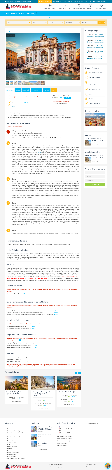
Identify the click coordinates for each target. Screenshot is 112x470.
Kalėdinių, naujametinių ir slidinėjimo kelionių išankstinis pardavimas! (45, 428)
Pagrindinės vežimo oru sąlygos (15, 440)
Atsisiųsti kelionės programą (15, 126)
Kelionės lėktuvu (64, 8)
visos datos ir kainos (61, 103)
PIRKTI (67, 97)
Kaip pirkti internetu (95, 77)
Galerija (9, 30)
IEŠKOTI (101, 22)
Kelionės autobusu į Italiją (63, 441)
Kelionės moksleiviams (44, 434)
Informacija (56, 1)
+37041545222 (98, 51)
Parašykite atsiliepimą (13, 452)
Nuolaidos (92, 98)
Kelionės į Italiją (92, 111)
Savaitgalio (31, 17)
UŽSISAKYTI (95, 184)
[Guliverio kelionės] (18, 6)
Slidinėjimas (90, 8)
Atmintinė (26, 90)
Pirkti (54, 90)
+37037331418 (98, 40)
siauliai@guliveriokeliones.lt (96, 53)
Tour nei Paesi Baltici (65, 433)
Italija (13, 106)
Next (79, 373)
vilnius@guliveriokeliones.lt (96, 36)
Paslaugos (80, 1)
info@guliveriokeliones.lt (24, 1)
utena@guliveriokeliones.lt (96, 58)
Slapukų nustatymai (91, 467)
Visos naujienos (43, 449)
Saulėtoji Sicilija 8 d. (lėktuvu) (69, 392)
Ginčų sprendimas (12, 456)
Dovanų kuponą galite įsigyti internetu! (44, 442)
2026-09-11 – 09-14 (97, 141)
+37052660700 (98, 34)
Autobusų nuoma (11, 442)
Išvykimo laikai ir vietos (69, 1)
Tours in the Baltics (65, 427)
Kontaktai (88, 1)
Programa (9, 90)
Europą (39, 152)
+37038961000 (98, 56)
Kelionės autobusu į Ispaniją (64, 438)
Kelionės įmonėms (101, 8)
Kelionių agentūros (94, 103)
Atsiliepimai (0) (36, 90)
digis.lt (94, 464)
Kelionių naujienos (45, 1)
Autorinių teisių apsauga (56, 467)
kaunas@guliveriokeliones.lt (96, 42)
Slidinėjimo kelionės (62, 445)
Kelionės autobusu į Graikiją (64, 436)
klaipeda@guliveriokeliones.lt (96, 47)
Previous (76, 373)
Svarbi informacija (94, 89)
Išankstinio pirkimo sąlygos (14, 431)
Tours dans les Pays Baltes (67, 429)
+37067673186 (98, 45)
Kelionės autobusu (50, 8)
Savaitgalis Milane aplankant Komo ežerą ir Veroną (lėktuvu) (42, 393)
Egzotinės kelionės (79, 8)
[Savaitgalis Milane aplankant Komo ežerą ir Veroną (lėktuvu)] (88, 143)
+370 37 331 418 (10, 1)
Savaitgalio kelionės (62, 443)
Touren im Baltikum (65, 431)
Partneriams (96, 1)
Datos (18, 90)
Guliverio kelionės (10, 17)
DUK (90, 94)
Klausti (46, 90)
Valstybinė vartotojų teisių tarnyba (15, 458)
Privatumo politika (11, 454)
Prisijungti (104, 1)
